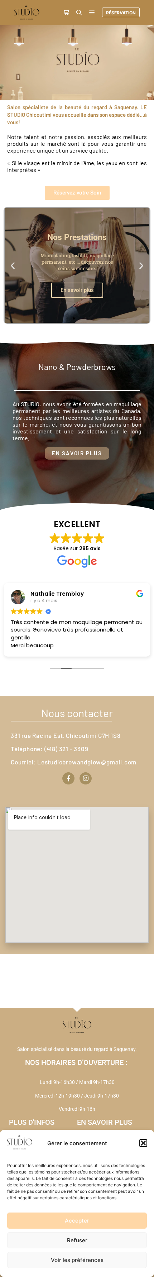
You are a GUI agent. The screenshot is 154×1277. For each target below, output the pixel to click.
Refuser (77, 1240)
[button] (143, 1143)
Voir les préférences (77, 1260)
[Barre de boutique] (66, 12)
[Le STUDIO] (26, 12)
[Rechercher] (79, 12)
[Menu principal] (92, 12)
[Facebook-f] (68, 778)
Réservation (121, 12)
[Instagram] (86, 778)
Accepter (77, 1220)
